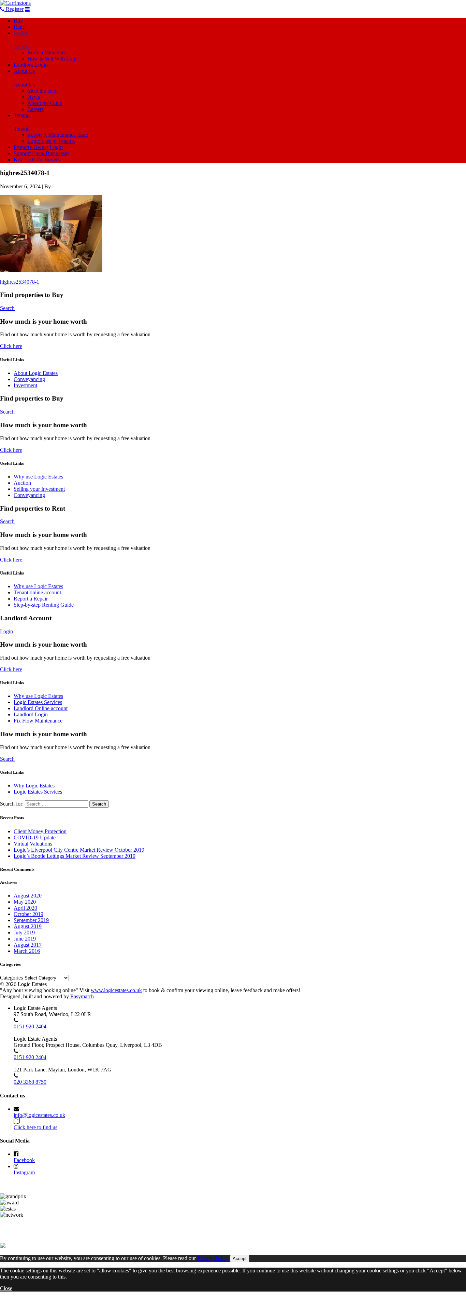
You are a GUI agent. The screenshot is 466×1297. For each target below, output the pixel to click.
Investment (25, 385)
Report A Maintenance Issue (57, 135)
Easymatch (82, 996)
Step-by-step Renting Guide (44, 605)
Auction (22, 483)
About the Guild (44, 103)
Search (7, 308)
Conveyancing (29, 379)
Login (6, 631)
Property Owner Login (38, 147)
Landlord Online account (41, 708)
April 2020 (25, 908)
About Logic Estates (36, 373)
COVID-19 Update (35, 837)
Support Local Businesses (41, 153)
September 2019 (31, 920)
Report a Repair (31, 599)
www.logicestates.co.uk (116, 990)
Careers (35, 109)
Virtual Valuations (33, 844)
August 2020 (28, 896)
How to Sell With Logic (53, 59)
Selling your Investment (39, 489)
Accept (240, 1258)
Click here (11, 346)
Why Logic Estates (34, 785)
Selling (21, 33)
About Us (24, 71)
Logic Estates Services (38, 702)
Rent (19, 27)
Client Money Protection (40, 831)
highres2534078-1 (19, 282)
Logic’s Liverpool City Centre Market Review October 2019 (79, 850)
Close (6, 1288)
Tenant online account (37, 592)
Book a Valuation (46, 52)
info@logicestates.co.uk (39, 1115)
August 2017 (28, 945)
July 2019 (24, 932)
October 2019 (28, 914)
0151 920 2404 (30, 1026)
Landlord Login (31, 65)
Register (14, 9)
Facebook (24, 1160)
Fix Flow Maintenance (38, 721)
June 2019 (25, 939)
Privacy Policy (213, 1258)
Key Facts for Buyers (37, 159)
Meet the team (42, 91)
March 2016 (27, 951)
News (33, 97)
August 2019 (28, 926)
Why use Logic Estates (38, 476)
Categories (11, 978)
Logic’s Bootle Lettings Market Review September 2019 (74, 856)
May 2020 (25, 902)
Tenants (22, 115)
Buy (18, 21)
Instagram (24, 1172)
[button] (51, 233)
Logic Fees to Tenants (51, 141)
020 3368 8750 (30, 1082)
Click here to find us (35, 1127)
